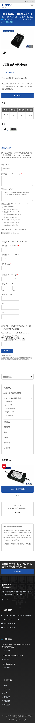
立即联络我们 (28, 544)
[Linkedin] (7, 600)
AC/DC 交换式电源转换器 (25, 19)
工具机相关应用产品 (8, 664)
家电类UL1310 (9, 412)
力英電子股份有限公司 (20, 716)
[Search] (31, 376)
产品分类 (12, 19)
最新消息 (7, 697)
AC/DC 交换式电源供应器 (12, 393)
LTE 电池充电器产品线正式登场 (12, 656)
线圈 (5, 432)
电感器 (6, 437)
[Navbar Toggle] (32, 6)
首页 (6, 19)
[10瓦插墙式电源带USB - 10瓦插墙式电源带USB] (31, 46)
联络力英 (7, 705)
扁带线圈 (7, 443)
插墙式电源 (8, 401)
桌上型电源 (8, 405)
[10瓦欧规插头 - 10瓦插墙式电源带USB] (5, 129)
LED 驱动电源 (9, 415)
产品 (5, 693)
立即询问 (18, 95)
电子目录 (7, 701)
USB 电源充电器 (8, 22)
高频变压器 (7, 422)
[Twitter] (5, 600)
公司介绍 (7, 689)
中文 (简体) (30, 1)
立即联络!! (17, 571)
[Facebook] (2, 600)
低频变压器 (7, 427)
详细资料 (17, 512)
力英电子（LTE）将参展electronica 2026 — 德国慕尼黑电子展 (16, 646)
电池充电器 (7, 448)
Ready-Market (25, 720)
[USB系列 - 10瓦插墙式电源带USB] (13, 129)
